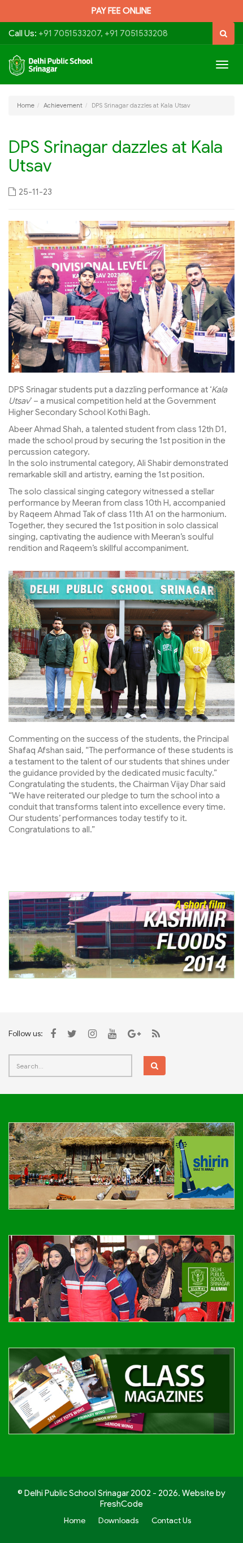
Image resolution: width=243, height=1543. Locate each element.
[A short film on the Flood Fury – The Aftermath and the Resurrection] (121, 934)
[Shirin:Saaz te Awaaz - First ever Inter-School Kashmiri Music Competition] (121, 1172)
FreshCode (121, 1504)
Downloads (118, 1520)
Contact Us (171, 1520)
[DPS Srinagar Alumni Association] (121, 1285)
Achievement (63, 105)
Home (25, 105)
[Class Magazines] (121, 1397)
